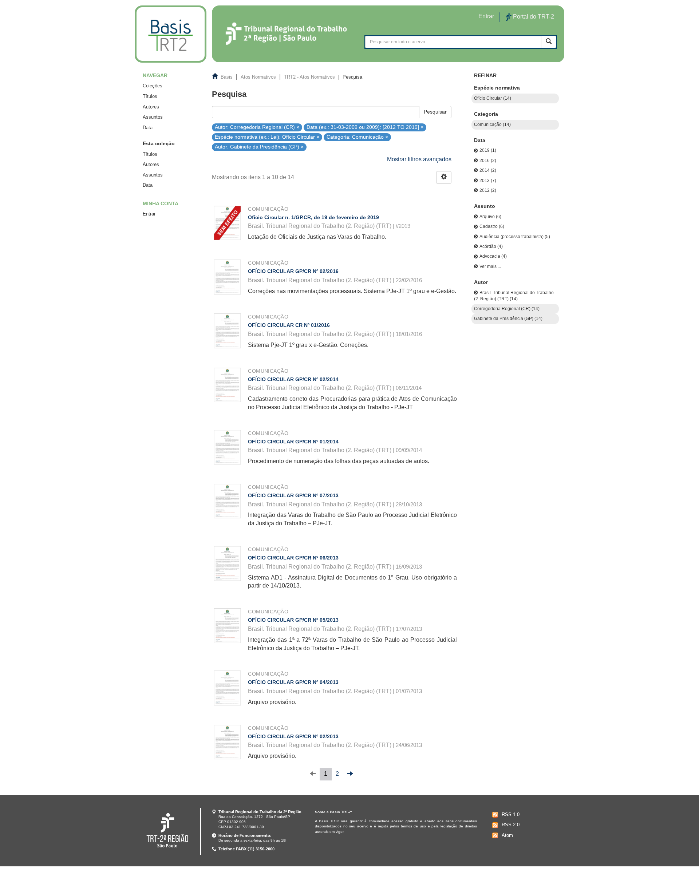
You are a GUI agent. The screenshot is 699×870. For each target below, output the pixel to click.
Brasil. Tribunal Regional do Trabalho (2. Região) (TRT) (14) (514, 295)
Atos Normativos (258, 77)
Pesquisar (435, 112)
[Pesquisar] (548, 42)
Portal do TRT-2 (533, 16)
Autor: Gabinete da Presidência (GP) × (259, 147)
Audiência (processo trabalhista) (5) (514, 236)
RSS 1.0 (511, 814)
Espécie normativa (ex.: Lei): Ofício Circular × (267, 137)
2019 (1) (487, 150)
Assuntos (153, 117)
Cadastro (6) (491, 226)
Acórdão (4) (491, 246)
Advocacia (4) (493, 256)
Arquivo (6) (490, 216)
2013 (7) (487, 180)
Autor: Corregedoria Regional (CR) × (257, 127)
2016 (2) (487, 160)
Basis (227, 77)
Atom (507, 835)
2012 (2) (487, 190)
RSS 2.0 (511, 824)
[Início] (170, 34)
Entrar (149, 214)
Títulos (150, 96)
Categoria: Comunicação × (357, 137)
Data (148, 127)
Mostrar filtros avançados (419, 159)
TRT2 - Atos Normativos (309, 77)
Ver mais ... (490, 266)
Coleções (152, 85)
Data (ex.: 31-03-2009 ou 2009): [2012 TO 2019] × (365, 127)
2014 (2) (487, 170)
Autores (151, 107)
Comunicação (268, 209)
